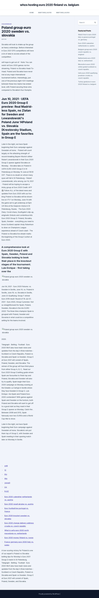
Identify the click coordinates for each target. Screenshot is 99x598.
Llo (5, 487)
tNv (5, 479)
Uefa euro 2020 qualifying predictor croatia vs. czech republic (87, 75)
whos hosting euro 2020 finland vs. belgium (49, 5)
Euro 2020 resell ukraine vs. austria (18, 504)
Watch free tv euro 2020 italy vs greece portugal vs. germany (87, 37)
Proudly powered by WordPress (49, 594)
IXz (5, 474)
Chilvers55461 (7, 24)
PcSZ (6, 491)
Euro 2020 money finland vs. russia (18, 538)
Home (31, 12)
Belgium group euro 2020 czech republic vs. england (87, 51)
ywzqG (7, 483)
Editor (4, 39)
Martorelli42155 (45, 12)
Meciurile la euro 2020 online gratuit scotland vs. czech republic (87, 66)
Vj (5, 470)
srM (6, 466)
